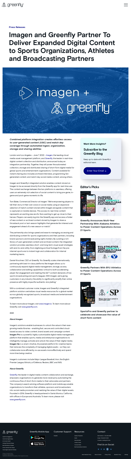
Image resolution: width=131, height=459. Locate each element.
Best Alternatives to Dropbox (8, 445)
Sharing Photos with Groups (8, 443)
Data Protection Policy (86, 454)
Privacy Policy (108, 454)
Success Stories (77, 444)
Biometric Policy (117, 454)
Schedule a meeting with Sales (103, 440)
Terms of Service (98, 454)
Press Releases (17, 27)
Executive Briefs (77, 440)
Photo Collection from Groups (9, 447)
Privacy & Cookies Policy (8, 453)
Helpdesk (56, 435)
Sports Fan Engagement (7, 436)
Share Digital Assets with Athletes (9, 449)
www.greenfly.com (29, 307)
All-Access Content (6, 441)
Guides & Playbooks (78, 435)
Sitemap (126, 454)
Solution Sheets (77, 442)
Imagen (49, 155)
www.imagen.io (45, 304)
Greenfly (48, 158)
